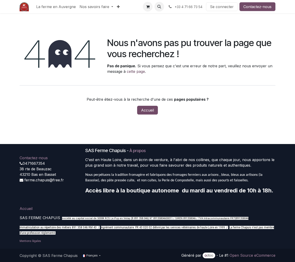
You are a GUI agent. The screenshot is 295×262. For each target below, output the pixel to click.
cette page (136, 71)
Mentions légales (30, 241)
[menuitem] (56, 6)
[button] (159, 7)
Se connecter (222, 6)
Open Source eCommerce (252, 255)
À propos (138, 150)
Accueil (147, 110)
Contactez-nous (257, 6)
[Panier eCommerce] (148, 7)
